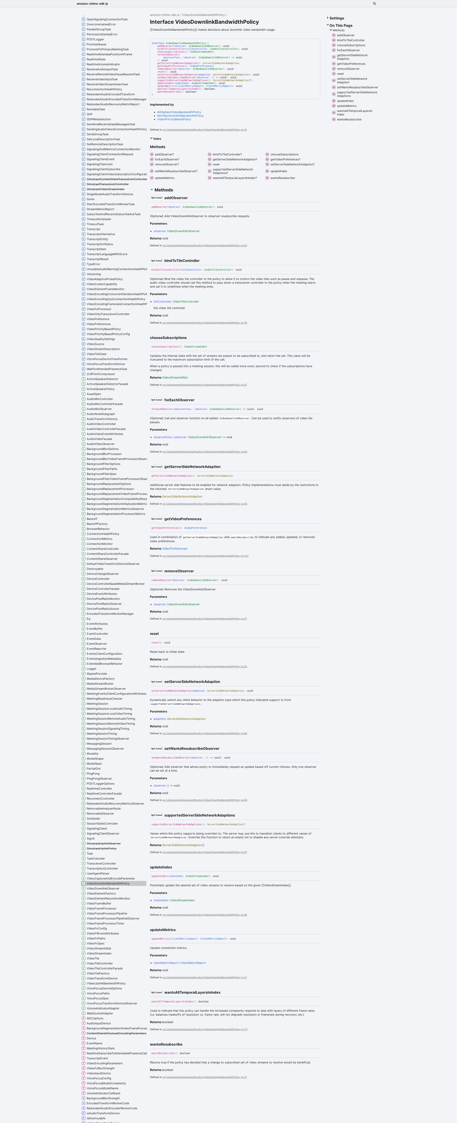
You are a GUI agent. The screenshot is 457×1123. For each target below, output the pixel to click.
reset (160, 71)
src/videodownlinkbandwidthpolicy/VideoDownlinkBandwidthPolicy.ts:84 (204, 503)
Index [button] (157, 138)
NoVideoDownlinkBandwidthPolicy (180, 115)
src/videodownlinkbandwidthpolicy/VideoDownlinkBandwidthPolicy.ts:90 (204, 733)
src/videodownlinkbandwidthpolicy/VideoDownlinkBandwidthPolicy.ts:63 (204, 451)
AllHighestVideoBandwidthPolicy (179, 112)
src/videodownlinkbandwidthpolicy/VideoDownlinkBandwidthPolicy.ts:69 (204, 800)
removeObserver (167, 68)
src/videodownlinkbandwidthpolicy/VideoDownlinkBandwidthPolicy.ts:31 (204, 977)
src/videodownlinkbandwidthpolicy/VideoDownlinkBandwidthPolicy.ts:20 (204, 666)
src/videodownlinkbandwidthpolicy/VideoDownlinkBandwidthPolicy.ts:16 (204, 129)
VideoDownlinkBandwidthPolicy (203, 15)
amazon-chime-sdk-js (92, 3)
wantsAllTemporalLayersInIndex (178, 88)
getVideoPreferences (170, 66)
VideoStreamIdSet (201, 51)
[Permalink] (191, 198)
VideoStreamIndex (203, 83)
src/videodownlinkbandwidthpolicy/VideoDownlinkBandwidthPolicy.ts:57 (204, 618)
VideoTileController (223, 48)
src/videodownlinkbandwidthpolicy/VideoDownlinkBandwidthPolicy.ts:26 (204, 914)
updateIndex (165, 83)
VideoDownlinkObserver (204, 46)
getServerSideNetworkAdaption (177, 63)
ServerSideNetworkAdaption (221, 63)
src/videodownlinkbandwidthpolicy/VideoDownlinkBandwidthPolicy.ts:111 (205, 1029)
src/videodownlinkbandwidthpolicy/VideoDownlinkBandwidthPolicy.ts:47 (204, 384)
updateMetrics (166, 86)
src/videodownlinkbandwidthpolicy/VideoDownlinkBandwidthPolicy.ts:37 (204, 1077)
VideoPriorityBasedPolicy (174, 119)
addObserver (165, 46)
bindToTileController (171, 48)
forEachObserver (168, 54)
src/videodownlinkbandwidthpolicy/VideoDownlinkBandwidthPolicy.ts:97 (204, 852)
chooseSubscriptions (170, 51)
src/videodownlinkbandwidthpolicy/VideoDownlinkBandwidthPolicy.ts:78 (204, 322)
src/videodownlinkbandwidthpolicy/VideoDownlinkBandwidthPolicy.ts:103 (205, 555)
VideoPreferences (201, 66)
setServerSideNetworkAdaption (177, 74)
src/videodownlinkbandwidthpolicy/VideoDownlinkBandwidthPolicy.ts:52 (204, 245)
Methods (339, 30)
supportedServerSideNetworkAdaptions (182, 80)
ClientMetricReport (219, 86)
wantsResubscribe (168, 91)
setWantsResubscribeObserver (176, 77)
